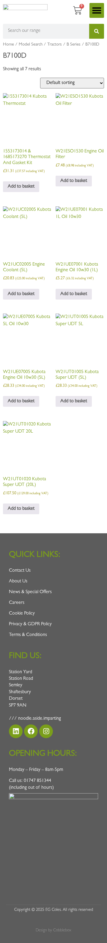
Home (8, 45)
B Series (74, 45)
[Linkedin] (16, 731)
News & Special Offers (30, 592)
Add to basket (21, 186)
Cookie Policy (22, 613)
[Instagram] (46, 731)
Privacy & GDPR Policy (30, 624)
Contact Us (20, 570)
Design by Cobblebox (53, 930)
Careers (16, 603)
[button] (96, 10)
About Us (18, 581)
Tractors (54, 45)
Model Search (31, 45)
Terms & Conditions (28, 635)
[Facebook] (31, 731)
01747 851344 (37, 781)
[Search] (96, 31)
